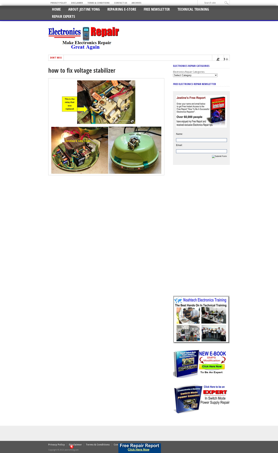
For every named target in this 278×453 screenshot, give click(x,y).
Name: (179, 134)
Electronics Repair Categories (188, 71)
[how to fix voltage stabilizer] (106, 174)
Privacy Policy (58, 3)
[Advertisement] (201, 233)
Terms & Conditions (98, 3)
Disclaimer (77, 3)
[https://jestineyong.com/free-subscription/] (140, 448)
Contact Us (120, 3)
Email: (179, 145)
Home (56, 9)
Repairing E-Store (121, 9)
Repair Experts (63, 16)
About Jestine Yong (84, 9)
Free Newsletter (157, 9)
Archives (136, 3)
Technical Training (193, 9)
